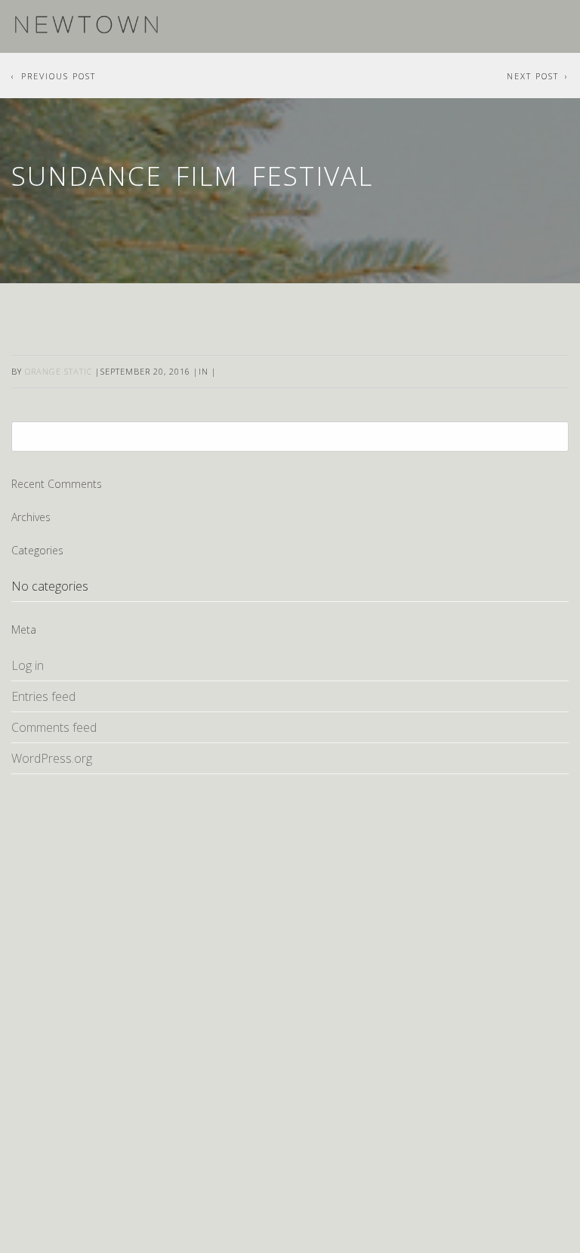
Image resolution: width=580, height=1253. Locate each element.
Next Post (533, 76)
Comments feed (54, 727)
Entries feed (43, 696)
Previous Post (58, 76)
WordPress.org (51, 758)
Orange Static (58, 371)
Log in (27, 665)
